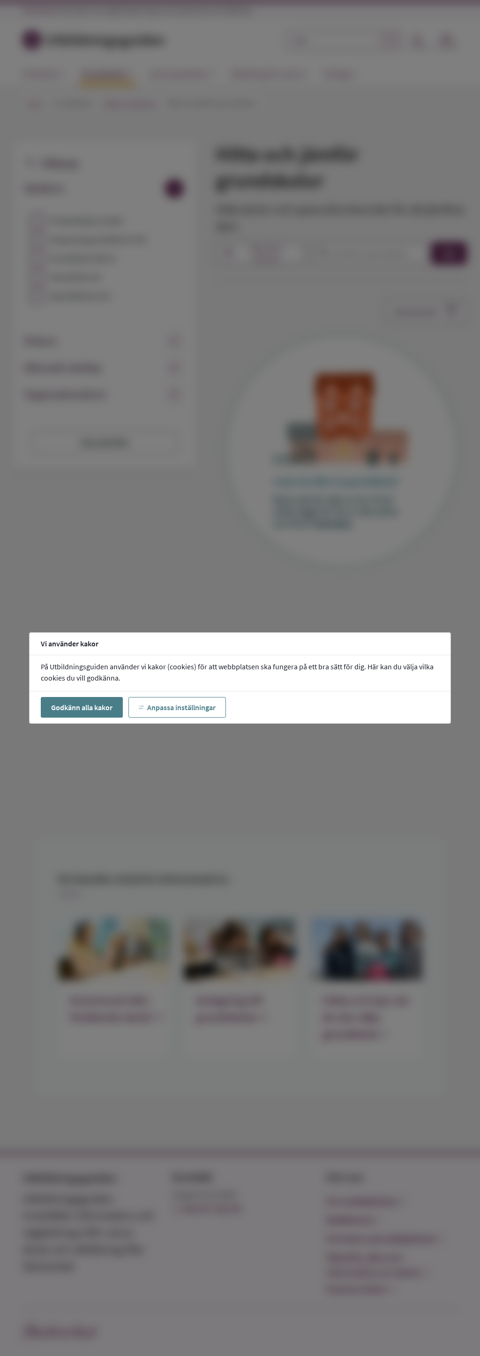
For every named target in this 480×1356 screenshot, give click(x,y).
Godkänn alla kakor (81, 707)
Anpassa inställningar (181, 707)
